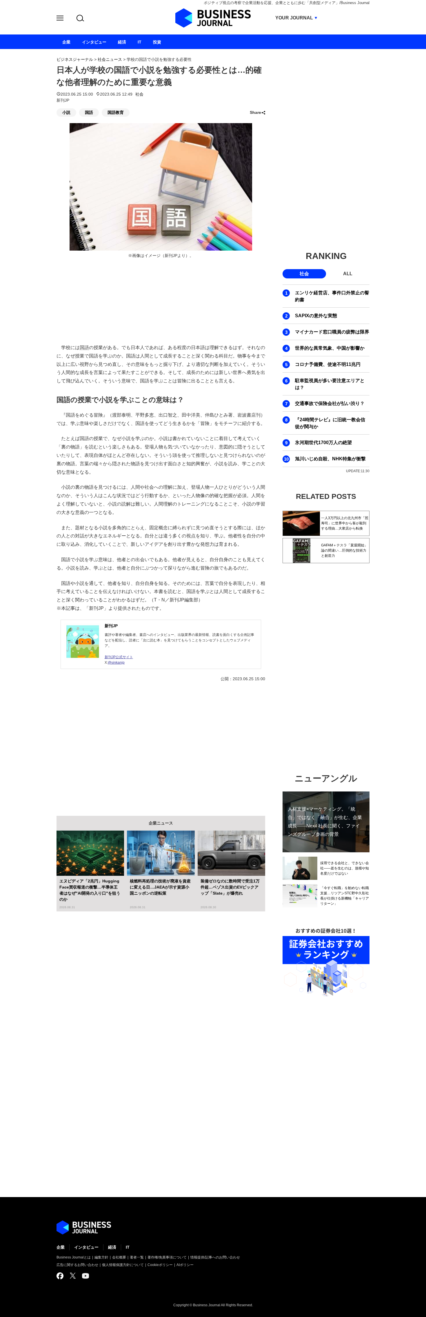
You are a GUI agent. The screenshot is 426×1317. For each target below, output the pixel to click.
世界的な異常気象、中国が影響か (330, 348)
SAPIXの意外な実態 (316, 315)
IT (128, 1247)
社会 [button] (304, 273)
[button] (60, 19)
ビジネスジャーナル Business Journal (213, 18)
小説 (66, 112)
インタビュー (86, 1247)
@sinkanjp (116, 663)
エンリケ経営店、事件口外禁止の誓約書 (332, 296)
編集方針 (101, 1257)
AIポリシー (185, 1265)
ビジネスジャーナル (75, 59)
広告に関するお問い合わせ (77, 1265)
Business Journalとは (74, 1257)
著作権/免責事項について (167, 1257)
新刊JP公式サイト (119, 657)
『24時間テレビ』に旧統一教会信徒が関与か (330, 423)
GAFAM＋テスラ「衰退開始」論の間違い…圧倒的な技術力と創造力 (344, 550)
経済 (112, 1247)
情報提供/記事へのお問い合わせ (215, 1257)
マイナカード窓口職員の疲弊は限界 (332, 331)
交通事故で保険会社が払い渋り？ (330, 403)
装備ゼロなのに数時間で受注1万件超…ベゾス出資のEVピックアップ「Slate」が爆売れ (230, 887)
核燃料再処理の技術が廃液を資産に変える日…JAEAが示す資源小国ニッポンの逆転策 (160, 887)
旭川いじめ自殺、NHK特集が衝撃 (330, 458)
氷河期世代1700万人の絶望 (323, 442)
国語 (89, 112)
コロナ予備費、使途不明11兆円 (328, 364)
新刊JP (111, 625)
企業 (61, 1247)
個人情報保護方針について (123, 1265)
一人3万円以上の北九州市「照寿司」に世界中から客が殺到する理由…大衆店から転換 (344, 523)
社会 (139, 94)
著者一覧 (137, 1257)
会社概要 (119, 1257)
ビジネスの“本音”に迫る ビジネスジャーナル (84, 1227)
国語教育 (116, 112)
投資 (157, 42)
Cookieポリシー (160, 1265)
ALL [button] (347, 273)
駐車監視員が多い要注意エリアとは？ (330, 384)
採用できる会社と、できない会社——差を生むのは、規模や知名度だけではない (344, 868)
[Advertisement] (161, 744)
